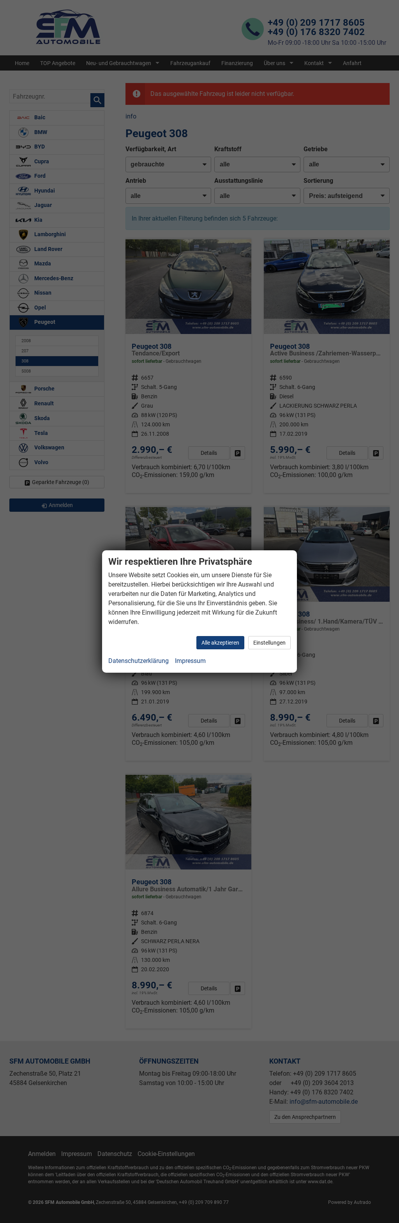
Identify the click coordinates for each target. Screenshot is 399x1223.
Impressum (190, 661)
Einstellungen (269, 643)
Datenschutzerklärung (138, 661)
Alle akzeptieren (220, 643)
